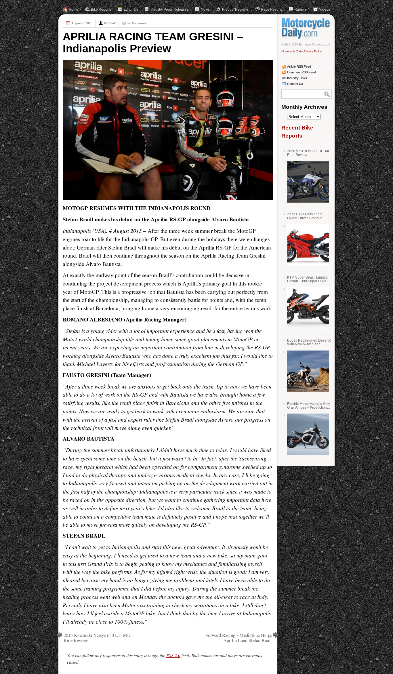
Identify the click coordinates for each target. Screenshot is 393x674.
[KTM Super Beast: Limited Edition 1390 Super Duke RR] (306, 308)
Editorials (130, 9)
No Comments (136, 23)
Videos (324, 9)
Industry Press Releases (169, 9)
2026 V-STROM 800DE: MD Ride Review (309, 153)
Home (73, 9)
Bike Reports (101, 9)
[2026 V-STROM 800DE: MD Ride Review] (306, 182)
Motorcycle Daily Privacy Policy (301, 51)
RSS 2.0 (173, 655)
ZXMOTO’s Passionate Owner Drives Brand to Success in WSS (305, 216)
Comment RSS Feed (301, 72)
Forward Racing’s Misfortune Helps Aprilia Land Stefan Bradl (238, 637)
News (205, 9)
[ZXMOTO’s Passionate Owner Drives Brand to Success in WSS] (306, 245)
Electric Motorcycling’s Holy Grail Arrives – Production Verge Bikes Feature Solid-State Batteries (308, 406)
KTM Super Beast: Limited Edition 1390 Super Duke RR (307, 279)
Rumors (300, 9)
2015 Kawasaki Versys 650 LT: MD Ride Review (97, 637)
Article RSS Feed (299, 66)
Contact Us (295, 83)
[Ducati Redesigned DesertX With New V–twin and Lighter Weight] (306, 371)
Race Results (271, 9)
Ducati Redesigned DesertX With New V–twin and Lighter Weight (309, 342)
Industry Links (297, 78)
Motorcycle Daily (306, 28)
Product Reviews (235, 9)
